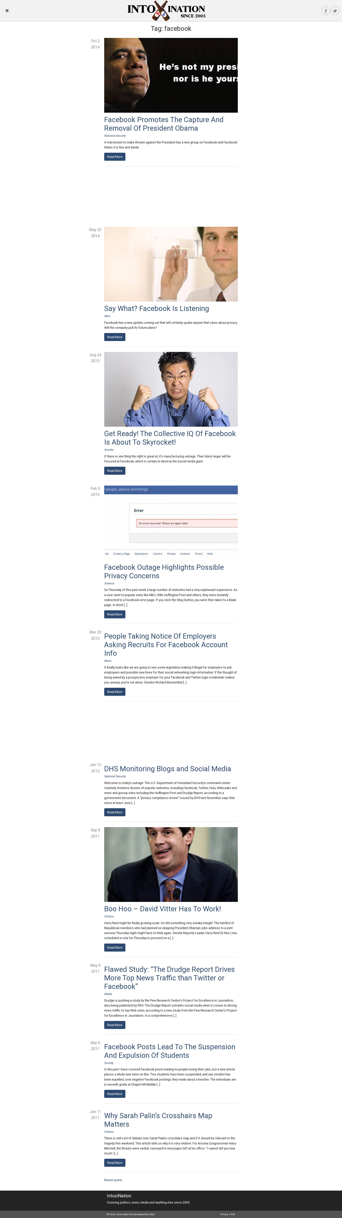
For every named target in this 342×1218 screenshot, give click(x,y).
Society (108, 449)
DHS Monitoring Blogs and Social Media (167, 769)
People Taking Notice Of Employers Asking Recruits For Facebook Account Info (166, 645)
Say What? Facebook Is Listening (156, 308)
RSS (233, 1214)
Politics (108, 916)
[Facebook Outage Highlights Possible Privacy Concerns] (171, 523)
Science (109, 583)
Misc (107, 316)
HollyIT (151, 1214)
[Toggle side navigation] (7, 11)
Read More (114, 157)
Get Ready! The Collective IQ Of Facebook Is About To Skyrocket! (170, 437)
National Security (115, 135)
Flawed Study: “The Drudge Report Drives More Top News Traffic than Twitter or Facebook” (169, 978)
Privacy (224, 1214)
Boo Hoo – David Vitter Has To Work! (162, 909)
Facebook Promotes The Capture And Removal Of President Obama (164, 124)
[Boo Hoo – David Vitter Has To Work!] (171, 864)
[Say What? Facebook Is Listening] (171, 264)
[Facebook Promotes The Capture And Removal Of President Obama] (171, 75)
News (107, 660)
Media (108, 994)
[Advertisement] (171, 196)
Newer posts (113, 1180)
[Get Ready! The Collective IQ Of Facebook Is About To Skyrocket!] (171, 389)
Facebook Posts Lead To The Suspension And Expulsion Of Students (169, 1051)
